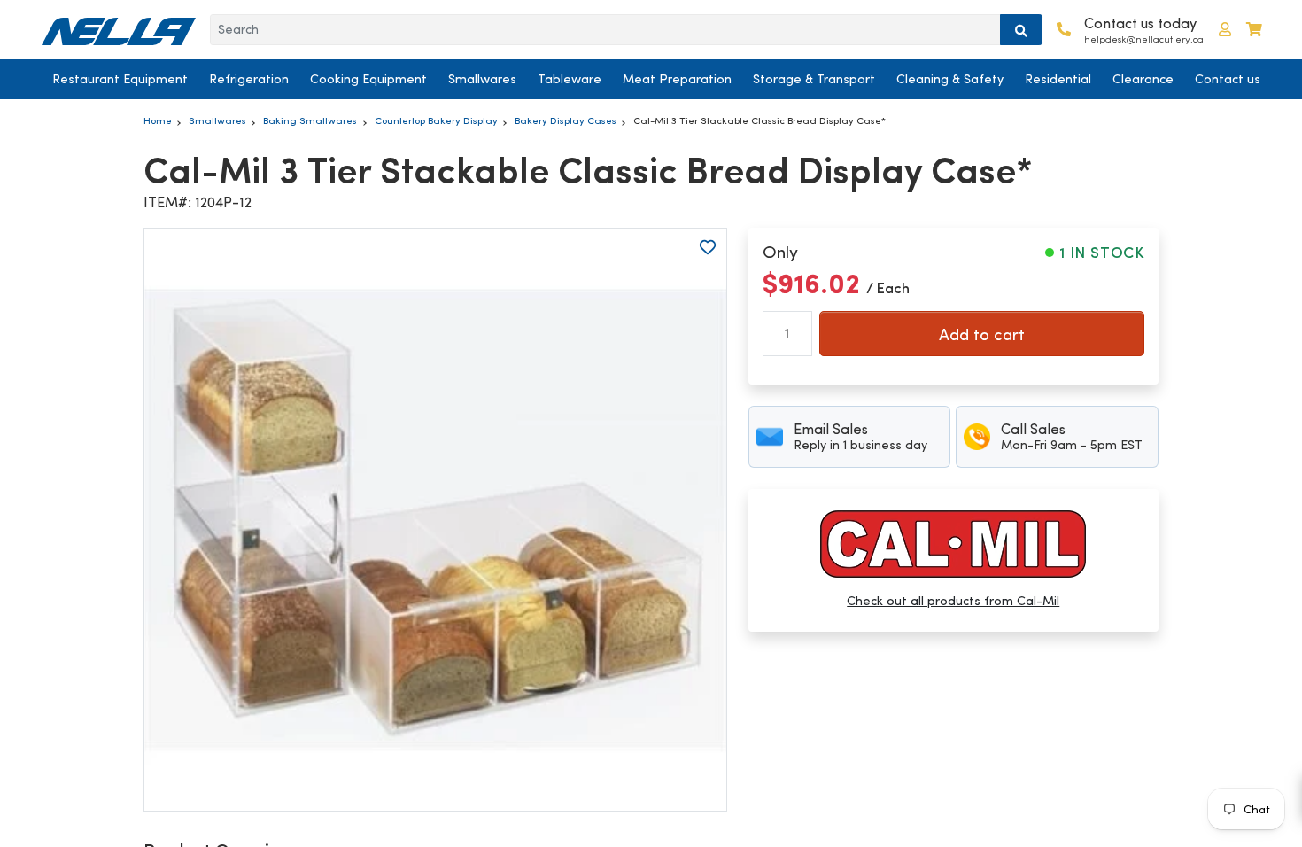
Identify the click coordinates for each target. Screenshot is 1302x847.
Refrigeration (249, 79)
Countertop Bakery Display (436, 120)
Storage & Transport (814, 79)
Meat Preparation (677, 79)
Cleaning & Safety (950, 79)
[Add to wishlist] (707, 247)
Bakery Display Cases (565, 120)
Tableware (569, 79)
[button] (1225, 29)
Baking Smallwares (310, 120)
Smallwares (482, 79)
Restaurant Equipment (120, 79)
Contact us (1227, 79)
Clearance (1143, 79)
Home (157, 120)
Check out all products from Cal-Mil (953, 601)
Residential (1058, 79)
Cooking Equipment (368, 79)
